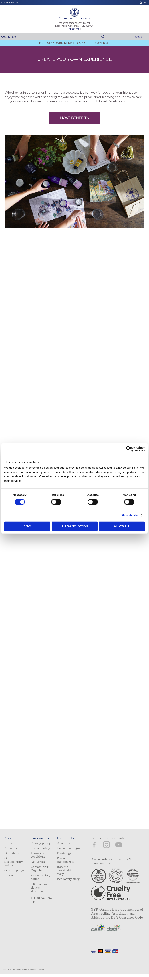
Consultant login (68, 848)
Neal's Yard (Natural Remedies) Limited (27, 969)
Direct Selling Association (110, 913)
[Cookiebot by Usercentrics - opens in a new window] (129, 448)
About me (74, 28)
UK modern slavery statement (39, 887)
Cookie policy (40, 848)
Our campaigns (14, 870)
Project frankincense (65, 859)
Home (8, 843)
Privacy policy (41, 843)
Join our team (13, 875)
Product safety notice (41, 877)
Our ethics (11, 853)
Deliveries (38, 861)
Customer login (9, 3)
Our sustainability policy (13, 861)
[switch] (56, 502)
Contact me (8, 36)
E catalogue (65, 853)
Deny (27, 526)
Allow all (122, 526)
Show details (129, 515)
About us (10, 848)
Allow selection (74, 526)
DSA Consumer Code (127, 917)
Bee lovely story (68, 879)
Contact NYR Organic (40, 868)
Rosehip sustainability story (66, 870)
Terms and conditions (38, 854)
